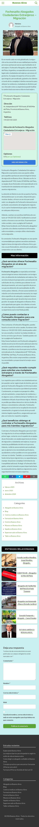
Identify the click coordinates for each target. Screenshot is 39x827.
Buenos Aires (19, 3)
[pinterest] (26, 476)
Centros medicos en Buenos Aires (17, 515)
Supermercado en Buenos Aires (16, 533)
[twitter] (19, 476)
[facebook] (12, 476)
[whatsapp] (5, 476)
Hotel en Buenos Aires (13, 522)
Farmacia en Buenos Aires (14, 518)
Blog (6, 511)
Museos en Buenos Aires (13, 525)
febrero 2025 (9, 487)
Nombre (6, 683)
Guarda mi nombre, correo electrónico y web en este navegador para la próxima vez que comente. (19, 717)
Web (5, 702)
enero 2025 (9, 491)
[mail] (33, 476)
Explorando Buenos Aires (12, 751)
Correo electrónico (11, 693)
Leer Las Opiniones (13, 157)
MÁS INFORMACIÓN (19, 162)
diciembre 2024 (10, 494)
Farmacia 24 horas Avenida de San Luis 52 (17, 770)
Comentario (8, 661)
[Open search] (36, 3)
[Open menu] (3, 3)
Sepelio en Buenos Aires (13, 529)
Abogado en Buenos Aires (23, 26)
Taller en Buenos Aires (13, 536)
